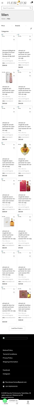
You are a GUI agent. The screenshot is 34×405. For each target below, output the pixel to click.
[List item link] (17, 350)
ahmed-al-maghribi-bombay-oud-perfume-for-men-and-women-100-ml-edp (24, 307)
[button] (14, 36)
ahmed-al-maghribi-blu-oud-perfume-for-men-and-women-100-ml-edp (24, 271)
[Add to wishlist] (14, 39)
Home (3, 19)
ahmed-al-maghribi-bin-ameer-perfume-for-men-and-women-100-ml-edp (9, 235)
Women (7, 58)
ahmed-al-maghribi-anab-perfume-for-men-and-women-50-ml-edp (25, 126)
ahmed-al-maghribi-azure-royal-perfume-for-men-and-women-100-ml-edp (8, 198)
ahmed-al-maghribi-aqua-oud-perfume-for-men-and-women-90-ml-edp (8, 162)
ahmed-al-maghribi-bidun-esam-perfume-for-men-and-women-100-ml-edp (25, 198)
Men (3, 58)
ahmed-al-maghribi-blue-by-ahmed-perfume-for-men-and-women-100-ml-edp (9, 307)
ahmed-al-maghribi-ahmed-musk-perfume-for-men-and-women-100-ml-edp (24, 90)
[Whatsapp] (5, 400)
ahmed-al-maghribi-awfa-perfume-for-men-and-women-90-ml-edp (25, 162)
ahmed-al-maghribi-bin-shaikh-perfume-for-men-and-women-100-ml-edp (25, 235)
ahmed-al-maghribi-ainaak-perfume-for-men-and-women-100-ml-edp (8, 126)
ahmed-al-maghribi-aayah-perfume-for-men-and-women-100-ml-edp (24, 54)
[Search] (31, 8)
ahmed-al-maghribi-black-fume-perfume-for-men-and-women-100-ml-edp (8, 271)
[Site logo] (17, 3)
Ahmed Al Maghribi (7, 61)
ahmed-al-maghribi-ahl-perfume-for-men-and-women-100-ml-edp (8, 90)
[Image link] (15, 340)
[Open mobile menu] (2, 3)
